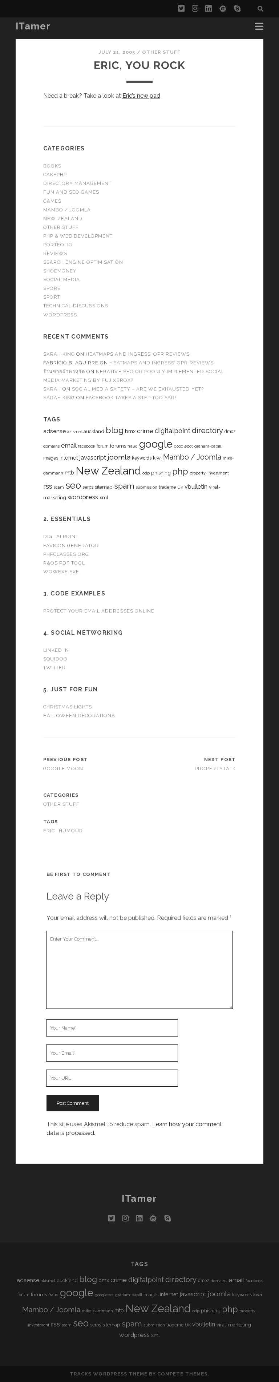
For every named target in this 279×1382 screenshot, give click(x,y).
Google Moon (63, 768)
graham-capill (207, 446)
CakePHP (55, 174)
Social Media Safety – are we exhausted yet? (138, 389)
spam (124, 485)
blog (115, 430)
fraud (133, 446)
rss (47, 486)
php (180, 471)
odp (146, 473)
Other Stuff (161, 52)
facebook (86, 446)
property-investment (209, 473)
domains (51, 446)
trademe (167, 487)
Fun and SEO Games (71, 192)
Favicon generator (71, 545)
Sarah (52, 389)
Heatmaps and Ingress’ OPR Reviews (138, 354)
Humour (71, 830)
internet (69, 457)
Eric (49, 830)
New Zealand (62, 218)
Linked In (56, 650)
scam (59, 487)
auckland (94, 431)
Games (52, 201)
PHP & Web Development (78, 236)
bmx (130, 431)
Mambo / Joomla (67, 210)
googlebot (183, 446)
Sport (51, 297)
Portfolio (58, 244)
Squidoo (55, 659)
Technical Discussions (76, 305)
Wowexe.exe (61, 571)
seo (73, 485)
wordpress (83, 497)
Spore (52, 288)
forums (118, 446)
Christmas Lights (67, 707)
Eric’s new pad (141, 95)
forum (103, 446)
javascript (92, 457)
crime (145, 431)
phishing (161, 473)
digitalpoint (172, 431)
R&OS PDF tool (64, 563)
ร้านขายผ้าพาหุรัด (64, 371)
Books (52, 166)
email (69, 445)
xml (104, 497)
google (156, 444)
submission (146, 487)
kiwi (157, 458)
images (50, 458)
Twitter (54, 667)
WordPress (60, 315)
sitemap (104, 487)
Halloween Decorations (79, 715)
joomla (119, 457)
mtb (69, 472)
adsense (54, 431)
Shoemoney (60, 271)
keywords (141, 458)
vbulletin (196, 486)
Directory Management (77, 183)
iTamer (33, 26)
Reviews (55, 253)
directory (207, 430)
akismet (74, 431)
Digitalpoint (61, 536)
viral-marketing (234, 1325)
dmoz (230, 431)
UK (180, 487)
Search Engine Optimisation (83, 262)
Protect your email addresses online (98, 611)
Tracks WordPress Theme (108, 1374)
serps (87, 487)
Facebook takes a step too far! (131, 397)
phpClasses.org (66, 554)
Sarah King (59, 354)
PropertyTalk (215, 768)
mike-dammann (97, 1311)
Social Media (61, 279)
